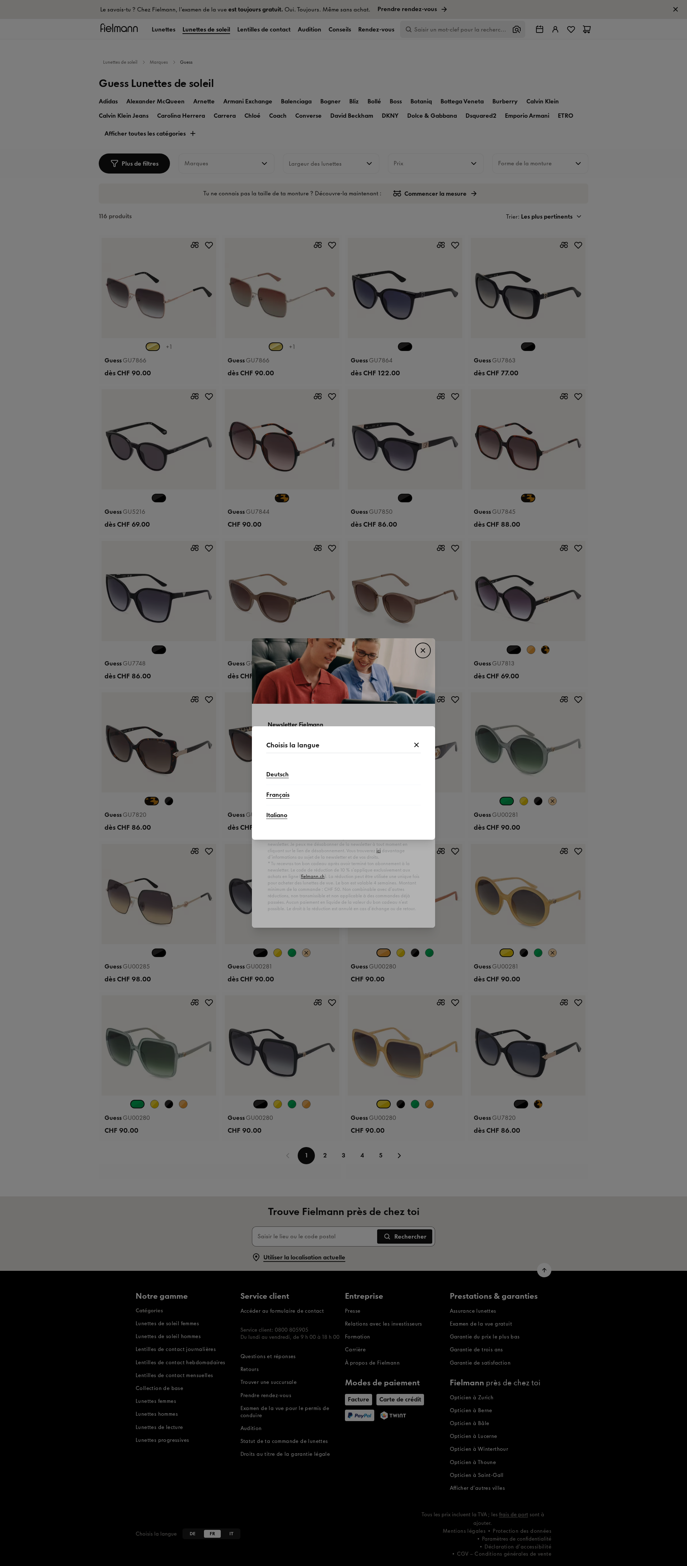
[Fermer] (416, 745)
